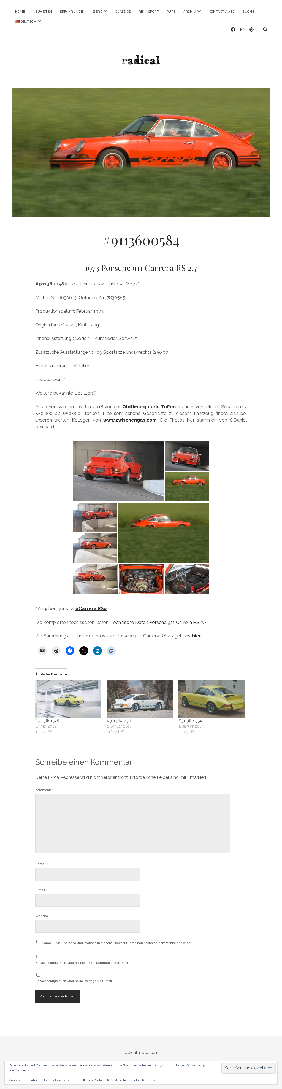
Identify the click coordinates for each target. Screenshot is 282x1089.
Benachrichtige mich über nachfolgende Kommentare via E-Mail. (83, 963)
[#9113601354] (211, 699)
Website (41, 916)
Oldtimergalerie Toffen (149, 406)
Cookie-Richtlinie (143, 1080)
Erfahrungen (72, 12)
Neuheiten (42, 12)
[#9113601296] (140, 699)
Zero (97, 12)
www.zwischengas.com (130, 420)
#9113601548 (47, 720)
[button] (118, 471)
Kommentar (44, 790)
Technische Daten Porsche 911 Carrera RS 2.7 (158, 622)
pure (171, 12)
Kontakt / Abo (222, 12)
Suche (248, 12)
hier (196, 636)
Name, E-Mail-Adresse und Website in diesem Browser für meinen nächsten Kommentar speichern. (117, 943)
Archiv (189, 12)
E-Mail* (40, 890)
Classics (123, 12)
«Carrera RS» (91, 608)
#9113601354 (190, 720)
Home (20, 12)
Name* (40, 864)
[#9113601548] (68, 699)
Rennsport (149, 12)
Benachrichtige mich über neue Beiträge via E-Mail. (74, 981)
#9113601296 (119, 720)
